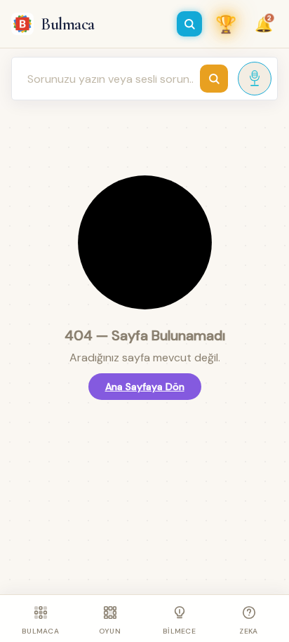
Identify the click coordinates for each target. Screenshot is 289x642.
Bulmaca (68, 24)
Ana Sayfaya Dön (144, 386)
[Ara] (189, 23)
